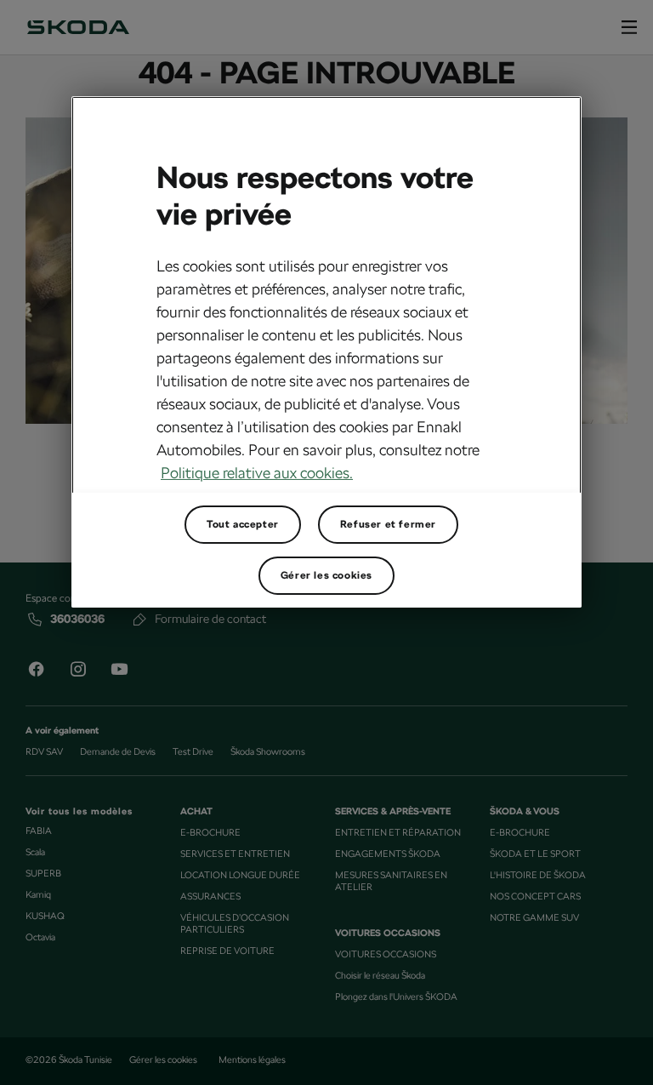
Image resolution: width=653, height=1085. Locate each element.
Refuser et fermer (388, 524)
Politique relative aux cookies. (257, 473)
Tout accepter (243, 524)
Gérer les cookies (326, 575)
